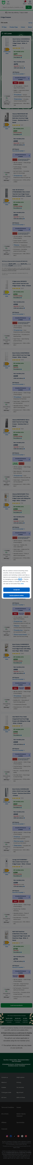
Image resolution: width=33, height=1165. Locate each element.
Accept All (16, 589)
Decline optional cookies (17, 595)
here (20, 579)
